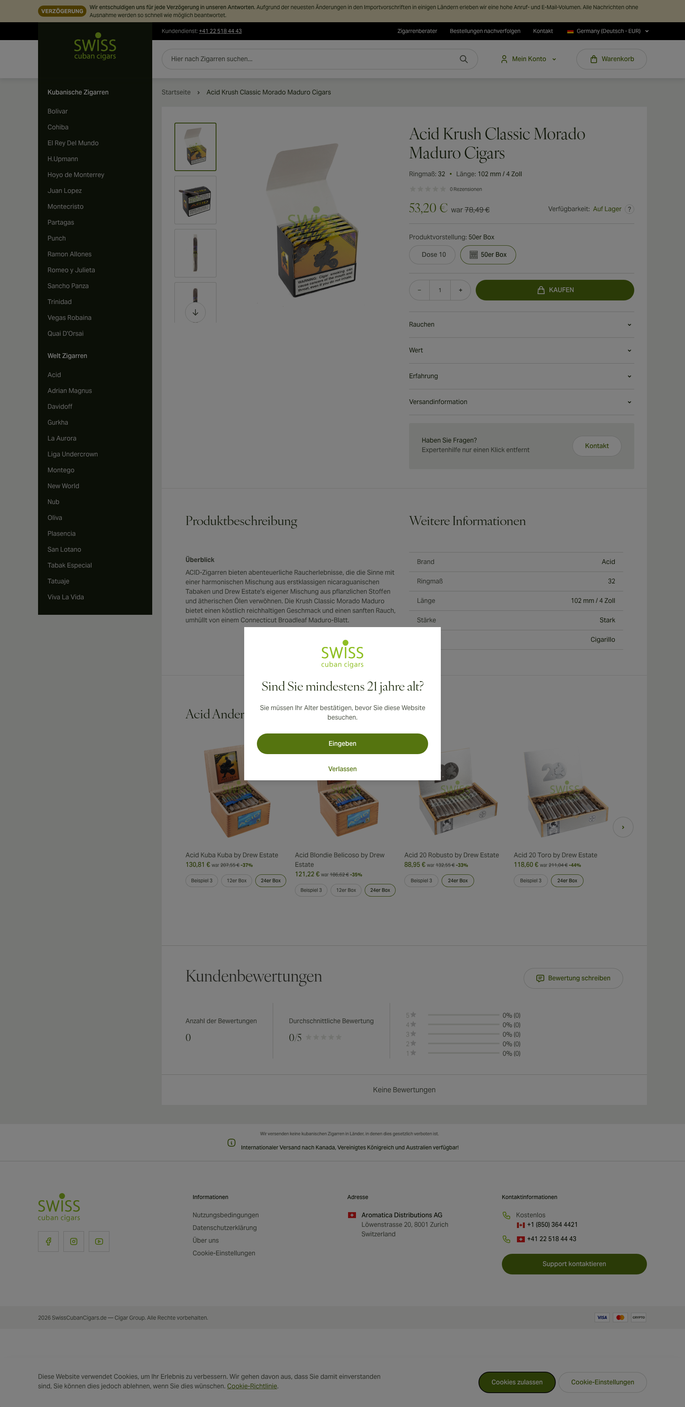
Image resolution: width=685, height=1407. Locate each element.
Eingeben (342, 743)
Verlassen (342, 769)
